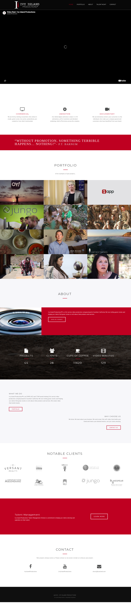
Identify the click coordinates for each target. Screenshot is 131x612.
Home (71, 4)
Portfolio (81, 4)
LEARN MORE (99, 516)
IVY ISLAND (56, 597)
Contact (113, 4)
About (90, 4)
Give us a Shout (57, 319)
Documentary (107, 114)
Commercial (22, 114)
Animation (64, 114)
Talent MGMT (101, 4)
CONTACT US (113, 427)
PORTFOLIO (15, 409)
